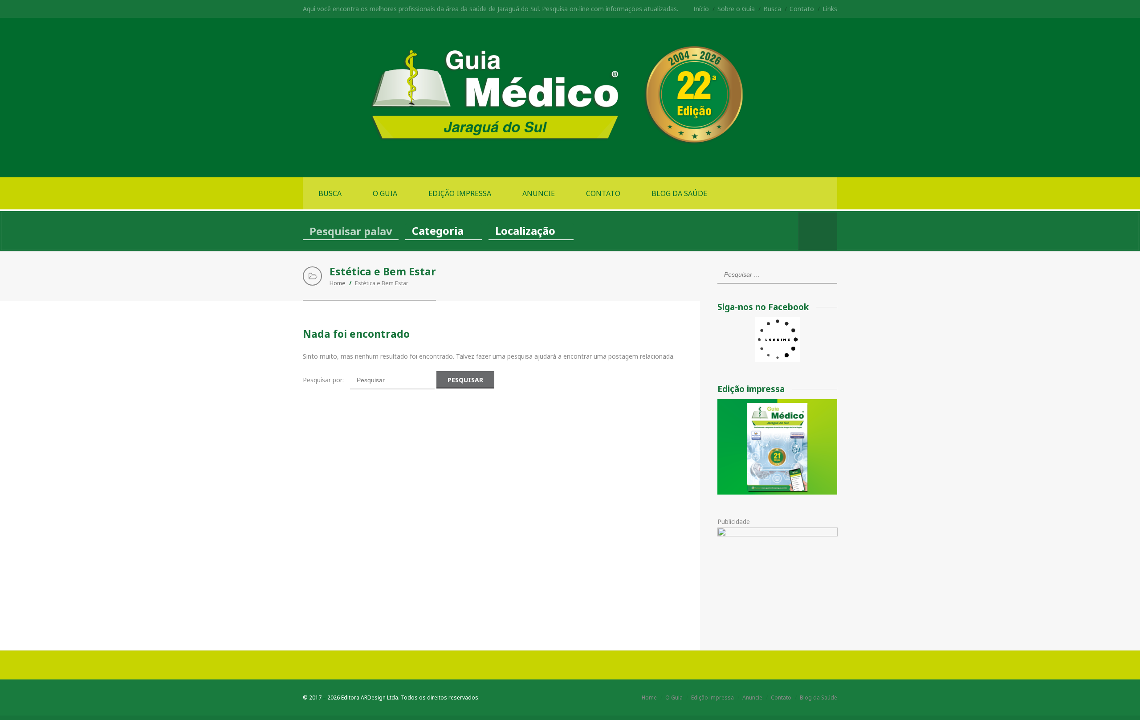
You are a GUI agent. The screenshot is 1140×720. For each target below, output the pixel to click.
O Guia (385, 193)
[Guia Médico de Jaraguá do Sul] (570, 144)
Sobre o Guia (736, 8)
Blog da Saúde (679, 193)
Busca (772, 8)
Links (829, 8)
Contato (802, 8)
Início (701, 8)
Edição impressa (459, 193)
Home (338, 283)
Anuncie (538, 193)
